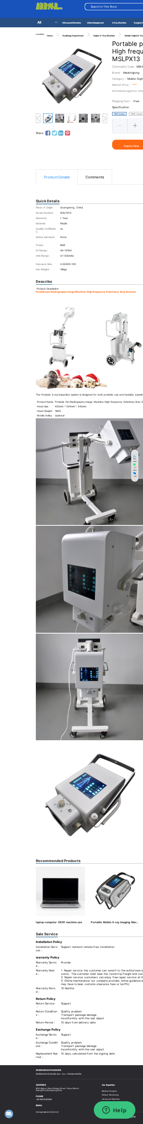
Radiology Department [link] (73, 36)
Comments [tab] (94, 177)
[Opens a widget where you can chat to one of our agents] (114, 1110)
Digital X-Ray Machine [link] (104, 36)
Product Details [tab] (57, 177)
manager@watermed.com (47, 1112)
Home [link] (50, 36)
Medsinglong (131, 72)
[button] (120, 125)
